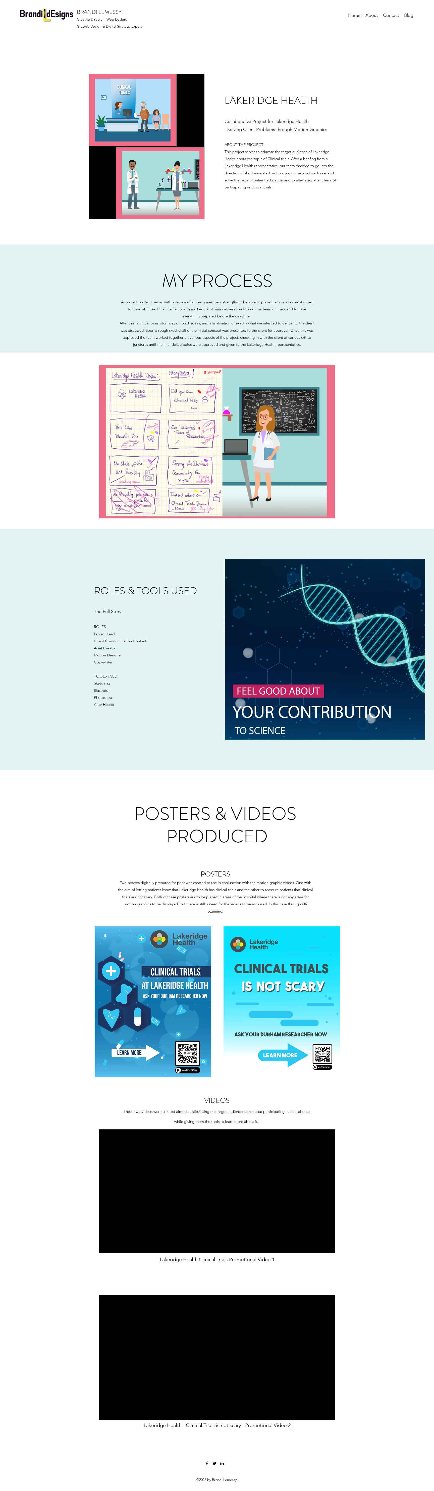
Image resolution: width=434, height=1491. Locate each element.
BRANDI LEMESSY (99, 12)
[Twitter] (214, 1463)
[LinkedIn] (222, 1463)
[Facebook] (206, 1463)
